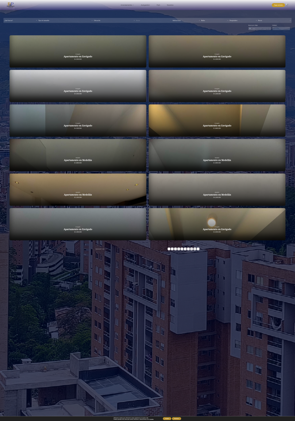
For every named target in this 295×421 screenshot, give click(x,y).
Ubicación (97, 20)
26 (194, 249)
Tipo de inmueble (43, 20)
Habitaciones (177, 20)
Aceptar (167, 418)
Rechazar (176, 418)
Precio (260, 20)
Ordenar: (274, 25)
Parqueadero (233, 20)
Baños (203, 20)
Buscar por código (253, 25)
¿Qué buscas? (8, 20)
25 (191, 249)
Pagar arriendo (278, 5)
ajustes (151, 419)
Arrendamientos (126, 5)
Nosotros (170, 5)
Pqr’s (158, 5)
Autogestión (145, 5)
